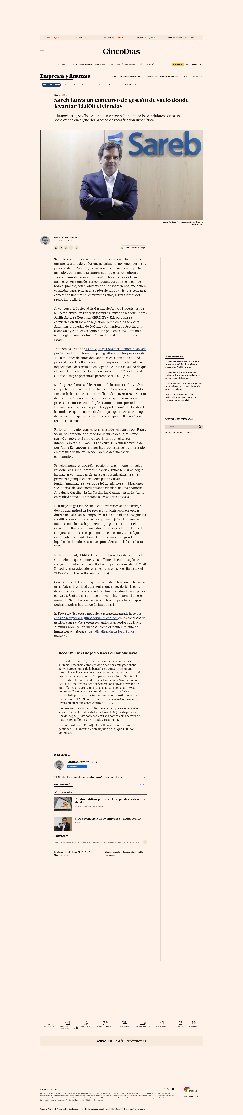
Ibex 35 (49, 38)
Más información (61, 855)
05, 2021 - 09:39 (63, 240)
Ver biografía (73, 766)
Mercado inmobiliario (169, 77)
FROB (76, 842)
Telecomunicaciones (128, 77)
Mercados (80, 64)
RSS (121, 1109)
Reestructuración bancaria (128, 842)
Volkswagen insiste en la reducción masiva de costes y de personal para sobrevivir (180, 397)
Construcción (152, 77)
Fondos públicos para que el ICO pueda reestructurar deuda (111, 801)
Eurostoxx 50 (142, 38)
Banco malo (66, 842)
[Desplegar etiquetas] (145, 842)
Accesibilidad (110, 1109)
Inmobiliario (59, 95)
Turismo (183, 77)
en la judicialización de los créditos (110, 631)
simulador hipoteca (67, 1026)
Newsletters (128, 1109)
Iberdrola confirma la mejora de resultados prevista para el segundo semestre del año (183, 386)
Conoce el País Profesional (121, 1041)
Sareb (56, 842)
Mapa (117, 1109)
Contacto (43, 1109)
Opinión (140, 64)
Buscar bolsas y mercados (179, 419)
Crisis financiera (107, 842)
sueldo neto (86, 1026)
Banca (114, 77)
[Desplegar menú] (42, 51)
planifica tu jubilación (105, 1026)
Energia (141, 77)
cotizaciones (161, 1026)
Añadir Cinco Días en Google (134, 248)
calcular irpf (49, 1026)
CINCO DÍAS (79, 823)
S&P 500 (78, 38)
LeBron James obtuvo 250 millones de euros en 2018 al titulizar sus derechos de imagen (183, 375)
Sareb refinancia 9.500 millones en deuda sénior (108, 819)
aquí (113, 855)
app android (193, 1026)
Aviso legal (52, 1109)
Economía (89, 64)
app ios (180, 1026)
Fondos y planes (113, 64)
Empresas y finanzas (66, 64)
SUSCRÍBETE (177, 64)
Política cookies (62, 1109)
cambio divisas (124, 1026)
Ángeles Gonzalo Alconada (86, 806)
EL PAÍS (149, 63)
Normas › (143, 784)
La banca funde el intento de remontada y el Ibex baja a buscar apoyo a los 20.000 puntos (100, 85)
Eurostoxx (177, 433)
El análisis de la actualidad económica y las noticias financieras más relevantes (90, 777)
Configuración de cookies (78, 1109)
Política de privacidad (96, 1109)
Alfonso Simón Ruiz (65, 237)
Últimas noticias (128, 64)
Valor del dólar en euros (177, 38)
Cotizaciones (100, 64)
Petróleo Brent (109, 38)
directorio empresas (142, 1026)
